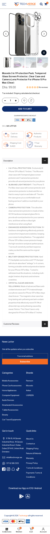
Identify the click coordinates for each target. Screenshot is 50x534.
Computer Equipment (10, 395)
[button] (33, 87)
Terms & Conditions (34, 468)
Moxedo (29, 386)
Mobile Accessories (10, 381)
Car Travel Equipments (11, 420)
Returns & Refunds (33, 453)
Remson (29, 381)
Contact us (30, 444)
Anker (28, 390)
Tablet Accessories (10, 410)
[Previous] (6, 34)
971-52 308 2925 (12, 463)
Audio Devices (8, 400)
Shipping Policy (32, 448)
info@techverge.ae (14, 457)
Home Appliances (9, 390)
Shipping (17, 93)
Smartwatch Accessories (12, 405)
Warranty (30, 458)
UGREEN (30, 395)
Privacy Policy (32, 463)
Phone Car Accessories (12, 386)
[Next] (44, 34)
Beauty (5, 415)
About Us (29, 439)
